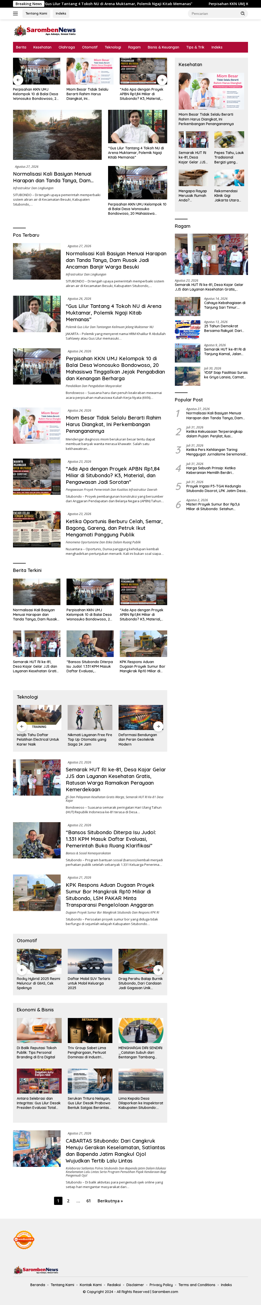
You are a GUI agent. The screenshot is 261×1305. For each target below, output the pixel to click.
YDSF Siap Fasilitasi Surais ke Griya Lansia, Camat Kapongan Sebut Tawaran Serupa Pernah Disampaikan (226, 374)
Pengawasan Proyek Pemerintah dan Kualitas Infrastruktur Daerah (111, 489)
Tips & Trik (195, 47)
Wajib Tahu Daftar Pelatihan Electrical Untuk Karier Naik (38, 739)
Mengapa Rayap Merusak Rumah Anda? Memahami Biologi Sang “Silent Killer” (193, 196)
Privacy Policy (161, 1285)
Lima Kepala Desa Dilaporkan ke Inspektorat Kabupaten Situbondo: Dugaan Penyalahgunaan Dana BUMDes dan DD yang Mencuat (141, 1103)
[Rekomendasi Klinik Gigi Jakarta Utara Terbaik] (229, 178)
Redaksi (114, 1285)
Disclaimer (135, 1285)
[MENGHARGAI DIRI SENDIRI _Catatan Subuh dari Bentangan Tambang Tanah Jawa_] (141, 1030)
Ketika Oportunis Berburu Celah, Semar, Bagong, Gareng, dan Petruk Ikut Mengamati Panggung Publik (114, 528)
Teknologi (113, 47)
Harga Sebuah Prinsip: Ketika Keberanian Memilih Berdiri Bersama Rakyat (211, 470)
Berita (21, 47)
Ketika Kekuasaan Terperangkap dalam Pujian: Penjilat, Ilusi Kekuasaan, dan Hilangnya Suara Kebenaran (214, 433)
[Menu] (16, 13)
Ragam (134, 47)
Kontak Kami (91, 1285)
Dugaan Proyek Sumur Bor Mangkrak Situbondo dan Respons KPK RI (112, 912)
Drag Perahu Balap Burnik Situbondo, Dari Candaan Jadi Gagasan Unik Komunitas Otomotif (141, 983)
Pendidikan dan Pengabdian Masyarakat (94, 386)
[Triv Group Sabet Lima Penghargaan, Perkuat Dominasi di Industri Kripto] (90, 1030)
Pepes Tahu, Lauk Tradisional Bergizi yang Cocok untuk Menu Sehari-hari (229, 157)
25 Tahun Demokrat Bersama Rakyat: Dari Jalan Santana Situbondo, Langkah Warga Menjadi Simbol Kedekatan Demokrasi (226, 328)
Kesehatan (42, 47)
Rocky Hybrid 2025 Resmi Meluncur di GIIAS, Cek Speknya (38, 983)
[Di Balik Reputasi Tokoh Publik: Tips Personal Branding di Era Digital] (39, 1030)
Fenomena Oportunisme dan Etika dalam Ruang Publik (103, 542)
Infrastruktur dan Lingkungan (33, 188)
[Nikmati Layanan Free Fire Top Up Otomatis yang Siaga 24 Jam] (90, 717)
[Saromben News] (45, 30)
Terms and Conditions (196, 1285)
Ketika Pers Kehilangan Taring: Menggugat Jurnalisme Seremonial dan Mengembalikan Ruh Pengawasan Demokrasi (215, 452)
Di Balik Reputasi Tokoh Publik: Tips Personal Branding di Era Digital (37, 1052)
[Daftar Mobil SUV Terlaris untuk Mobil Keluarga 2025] (90, 961)
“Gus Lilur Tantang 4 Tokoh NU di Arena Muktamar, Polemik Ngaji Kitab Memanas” (136, 153)
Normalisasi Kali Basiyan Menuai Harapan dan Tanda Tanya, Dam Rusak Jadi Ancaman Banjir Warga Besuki (55, 184)
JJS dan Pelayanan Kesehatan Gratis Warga (95, 797)
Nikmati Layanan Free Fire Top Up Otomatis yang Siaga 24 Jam (90, 739)
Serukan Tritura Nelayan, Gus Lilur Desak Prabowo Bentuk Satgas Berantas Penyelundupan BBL (89, 1103)
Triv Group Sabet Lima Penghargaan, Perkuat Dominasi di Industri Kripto (87, 1053)
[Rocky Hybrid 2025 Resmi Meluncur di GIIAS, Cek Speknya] (39, 961)
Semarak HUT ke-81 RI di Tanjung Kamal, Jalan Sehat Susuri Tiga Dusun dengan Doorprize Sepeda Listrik (225, 351)
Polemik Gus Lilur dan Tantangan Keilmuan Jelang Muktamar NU (109, 327)
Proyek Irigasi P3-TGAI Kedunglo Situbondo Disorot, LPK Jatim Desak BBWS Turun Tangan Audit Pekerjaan (216, 488)
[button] (243, 13)
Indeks (61, 13)
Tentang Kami (36, 13)
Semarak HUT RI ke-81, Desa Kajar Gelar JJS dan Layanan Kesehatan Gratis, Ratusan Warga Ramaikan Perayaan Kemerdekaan (36, 667)
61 (88, 1201)
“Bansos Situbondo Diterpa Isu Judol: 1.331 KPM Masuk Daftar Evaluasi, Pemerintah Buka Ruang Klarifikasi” (90, 667)
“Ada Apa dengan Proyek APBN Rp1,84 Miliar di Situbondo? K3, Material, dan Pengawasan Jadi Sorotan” (141, 94)
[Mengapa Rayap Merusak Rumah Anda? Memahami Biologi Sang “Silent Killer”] (193, 178)
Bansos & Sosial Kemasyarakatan (88, 853)
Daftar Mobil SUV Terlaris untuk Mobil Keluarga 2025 (89, 983)
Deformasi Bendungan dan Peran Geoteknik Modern (138, 739)
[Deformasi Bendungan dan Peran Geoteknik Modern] (141, 717)
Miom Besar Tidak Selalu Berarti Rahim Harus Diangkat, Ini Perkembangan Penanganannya (87, 94)
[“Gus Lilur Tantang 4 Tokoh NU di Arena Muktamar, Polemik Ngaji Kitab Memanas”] (137, 126)
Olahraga (67, 47)
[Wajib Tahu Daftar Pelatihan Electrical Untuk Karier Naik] (39, 717)
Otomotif (90, 47)
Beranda (37, 1285)
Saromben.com (165, 1291)
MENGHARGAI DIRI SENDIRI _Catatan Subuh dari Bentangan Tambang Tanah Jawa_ (140, 1053)
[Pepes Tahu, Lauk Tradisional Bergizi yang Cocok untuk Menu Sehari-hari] (229, 139)
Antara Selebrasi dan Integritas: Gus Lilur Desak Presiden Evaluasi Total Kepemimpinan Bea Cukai (39, 1103)
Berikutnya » (110, 1201)
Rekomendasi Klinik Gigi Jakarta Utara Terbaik (226, 196)
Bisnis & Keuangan (163, 47)
